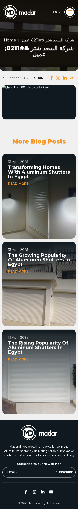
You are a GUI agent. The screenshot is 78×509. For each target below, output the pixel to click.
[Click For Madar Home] (19, 12)
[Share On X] (58, 78)
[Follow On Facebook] (26, 491)
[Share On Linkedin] (65, 78)
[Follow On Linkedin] (42, 491)
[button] (57, 12)
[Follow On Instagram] (34, 491)
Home (10, 40)
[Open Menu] (70, 12)
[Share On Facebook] (51, 78)
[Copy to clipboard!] (72, 78)
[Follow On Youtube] (51, 491)
